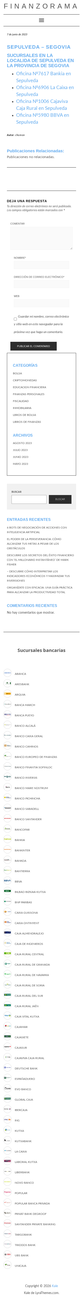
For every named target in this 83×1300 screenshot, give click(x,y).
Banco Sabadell (27, 809)
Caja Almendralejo (29, 933)
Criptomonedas (25, 380)
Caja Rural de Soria (29, 985)
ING (17, 1120)
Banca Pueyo (24, 715)
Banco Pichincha (27, 798)
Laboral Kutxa (26, 1162)
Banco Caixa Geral (29, 736)
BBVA (18, 881)
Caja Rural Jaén (27, 1006)
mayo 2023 (20, 463)
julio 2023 (20, 450)
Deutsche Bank (26, 1068)
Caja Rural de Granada (32, 964)
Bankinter (22, 850)
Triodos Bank (25, 1245)
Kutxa (19, 1130)
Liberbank (22, 1172)
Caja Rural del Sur (29, 995)
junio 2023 (20, 457)
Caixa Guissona (26, 912)
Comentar (17, 223)
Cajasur (21, 1047)
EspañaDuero (25, 1079)
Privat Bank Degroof (31, 1214)
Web (16, 296)
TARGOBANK (23, 1234)
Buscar (16, 492)
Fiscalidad (21, 401)
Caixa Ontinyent (27, 923)
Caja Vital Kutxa (27, 1016)
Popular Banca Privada (32, 1203)
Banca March (25, 705)
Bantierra (22, 871)
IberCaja (21, 1110)
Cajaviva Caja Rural (29, 1058)
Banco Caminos (26, 746)
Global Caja (24, 1099)
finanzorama (41, 6)
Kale (55, 1286)
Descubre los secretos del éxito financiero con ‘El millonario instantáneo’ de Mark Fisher (40, 560)
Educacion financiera (29, 387)
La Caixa (21, 1151)
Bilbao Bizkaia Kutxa (30, 892)
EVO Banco (23, 1089)
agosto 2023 (22, 443)
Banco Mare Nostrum (31, 788)
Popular (21, 1193)
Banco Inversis (26, 777)
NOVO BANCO (24, 1182)
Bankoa (20, 860)
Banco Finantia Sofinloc (33, 767)
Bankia (20, 840)
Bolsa (17, 373)
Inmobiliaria (22, 408)
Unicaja (20, 1265)
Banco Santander (28, 819)
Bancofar (22, 829)
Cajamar (21, 1027)
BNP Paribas (23, 902)
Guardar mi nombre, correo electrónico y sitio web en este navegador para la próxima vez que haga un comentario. (41, 324)
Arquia (20, 694)
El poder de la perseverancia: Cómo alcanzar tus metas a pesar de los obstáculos (34, 544)
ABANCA (20, 674)
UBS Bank (22, 1255)
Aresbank (22, 684)
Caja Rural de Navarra (32, 975)
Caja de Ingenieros (29, 944)
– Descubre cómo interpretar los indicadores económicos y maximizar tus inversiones (38, 576)
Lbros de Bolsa (24, 415)
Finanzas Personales (28, 394)
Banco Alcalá (25, 725)
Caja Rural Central (29, 954)
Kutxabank (23, 1141)
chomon (20, 135)
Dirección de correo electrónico (39, 277)
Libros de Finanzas (27, 421)
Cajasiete (22, 1037)
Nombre (20, 257)
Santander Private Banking (35, 1224)
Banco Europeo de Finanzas (36, 757)
